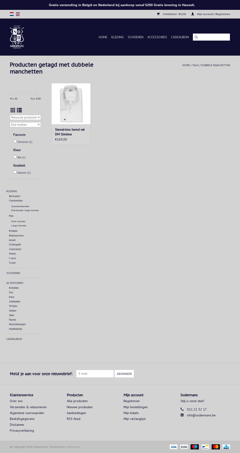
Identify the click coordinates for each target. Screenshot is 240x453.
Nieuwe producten (80, 407)
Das (11, 292)
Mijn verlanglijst (135, 419)
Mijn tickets (131, 413)
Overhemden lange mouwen (25, 210)
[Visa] (173, 446)
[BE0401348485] (20, 37)
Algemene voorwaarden (27, 413)
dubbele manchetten (215, 65)
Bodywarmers (16, 235)
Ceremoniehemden (20, 206)
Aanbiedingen (76, 413)
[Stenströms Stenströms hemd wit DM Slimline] (71, 103)
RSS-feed (73, 419)
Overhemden (16, 200)
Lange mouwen (18, 225)
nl (12, 14)
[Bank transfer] (183, 446)
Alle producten (77, 401)
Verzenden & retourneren (28, 407)
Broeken (13, 230)
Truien (12, 262)
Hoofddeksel (15, 329)
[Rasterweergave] (13, 110)
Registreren (132, 401)
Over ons (16, 401)
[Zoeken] (196, 37)
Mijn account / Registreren (213, 14)
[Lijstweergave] (19, 110)
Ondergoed (15, 244)
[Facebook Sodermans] (218, 373)
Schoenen (135, 37)
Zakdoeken (14, 301)
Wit (21, 157)
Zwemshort (15, 249)
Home (103, 37)
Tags (195, 65)
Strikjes (13, 306)
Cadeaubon (180, 37)
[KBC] (225, 446)
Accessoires (157, 37)
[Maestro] (194, 446)
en (18, 14)
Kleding (117, 37)
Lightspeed (73, 447)
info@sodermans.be (201, 415)
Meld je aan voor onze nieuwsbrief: (41, 373)
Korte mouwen (18, 221)
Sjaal (11, 315)
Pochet (12, 319)
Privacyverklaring (22, 430)
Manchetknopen (17, 324)
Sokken (12, 310)
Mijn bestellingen (136, 407)
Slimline (24, 142)
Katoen (24, 172)
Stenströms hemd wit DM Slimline (70, 131)
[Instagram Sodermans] (226, 373)
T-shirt (12, 258)
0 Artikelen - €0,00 (174, 14)
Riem (11, 297)
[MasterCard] (215, 446)
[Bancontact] (204, 446)
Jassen (12, 240)
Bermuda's (14, 196)
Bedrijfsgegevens (22, 419)
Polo (11, 215)
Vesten (12, 253)
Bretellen (14, 287)
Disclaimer (17, 425)
